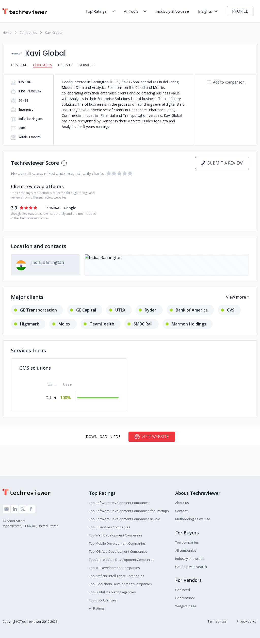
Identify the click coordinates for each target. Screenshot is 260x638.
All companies (186, 550)
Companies (28, 32)
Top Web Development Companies (115, 535)
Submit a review (224, 163)
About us (182, 502)
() (53, 207)
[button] (167, 264)
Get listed (182, 589)
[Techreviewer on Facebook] (31, 509)
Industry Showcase (172, 11)
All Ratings (97, 608)
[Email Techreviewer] (7, 509)
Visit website (155, 436)
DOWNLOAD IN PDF (103, 436)
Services (86, 64)
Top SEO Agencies (103, 600)
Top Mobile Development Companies (117, 543)
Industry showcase (189, 558)
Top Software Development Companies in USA (124, 519)
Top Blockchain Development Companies (120, 584)
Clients (65, 64)
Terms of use (217, 621)
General (19, 64)
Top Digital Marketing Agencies (112, 592)
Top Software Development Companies (119, 502)
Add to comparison (229, 82)
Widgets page (185, 606)
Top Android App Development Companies (121, 559)
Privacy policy (246, 621)
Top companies (187, 542)
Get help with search (191, 566)
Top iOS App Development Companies (118, 551)
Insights (205, 11)
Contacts (42, 64)
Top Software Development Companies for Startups (129, 511)
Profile (240, 11)
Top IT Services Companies (109, 527)
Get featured (185, 598)
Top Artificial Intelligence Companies (116, 576)
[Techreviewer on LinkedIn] (15, 509)
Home (7, 32)
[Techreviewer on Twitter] (23, 509)
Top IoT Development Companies (114, 567)
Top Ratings (96, 11)
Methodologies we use (192, 519)
